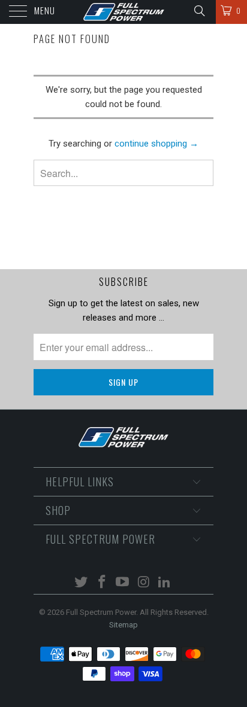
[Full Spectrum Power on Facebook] (102, 583)
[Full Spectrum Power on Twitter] (82, 583)
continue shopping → (156, 143)
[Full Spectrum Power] (123, 12)
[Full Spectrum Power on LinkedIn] (165, 583)
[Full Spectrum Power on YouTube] (123, 583)
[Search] (198, 11)
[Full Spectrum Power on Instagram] (144, 583)
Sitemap (123, 624)
